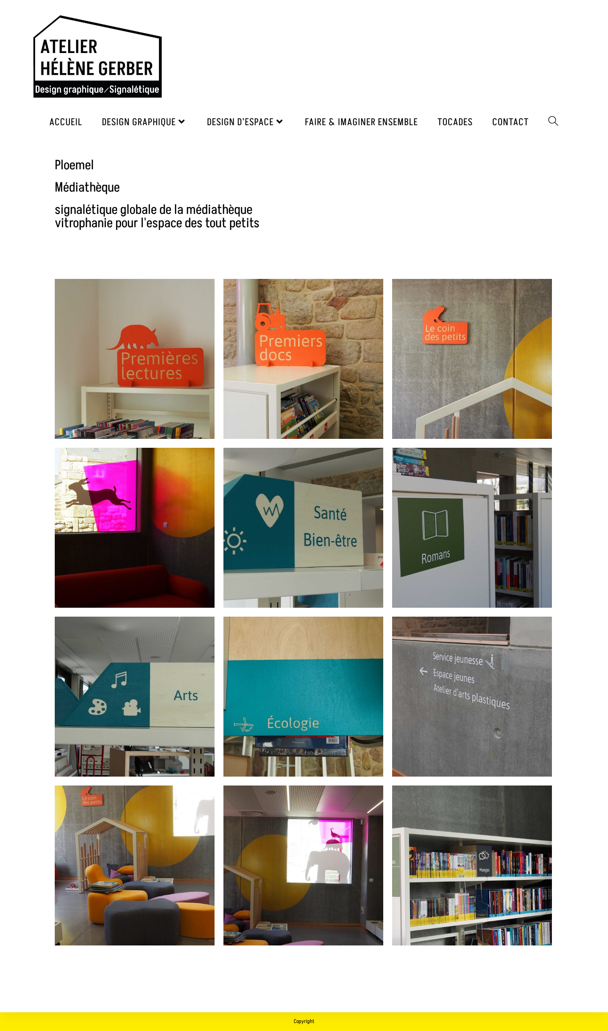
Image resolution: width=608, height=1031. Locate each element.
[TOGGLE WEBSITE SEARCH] (553, 122)
